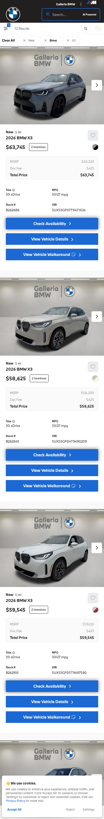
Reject (70, 809)
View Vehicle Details (49, 238)
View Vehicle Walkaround (47, 254)
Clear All (8, 40)
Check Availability (49, 223)
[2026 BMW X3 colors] (95, 147)
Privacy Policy (15, 801)
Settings (88, 809)
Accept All (14, 809)
